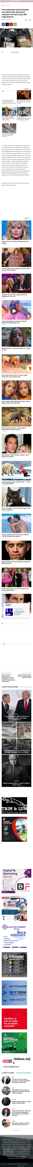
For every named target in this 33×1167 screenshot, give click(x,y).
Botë (16, 714)
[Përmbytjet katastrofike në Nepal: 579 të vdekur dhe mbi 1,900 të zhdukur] (16, 738)
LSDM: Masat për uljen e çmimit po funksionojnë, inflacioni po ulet (24, 676)
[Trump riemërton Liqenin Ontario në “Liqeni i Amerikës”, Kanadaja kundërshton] (16, 706)
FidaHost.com (27, 1165)
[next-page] (5, 790)
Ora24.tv (5, 1164)
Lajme (13, 1108)
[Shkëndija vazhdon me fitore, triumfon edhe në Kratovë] (6, 1123)
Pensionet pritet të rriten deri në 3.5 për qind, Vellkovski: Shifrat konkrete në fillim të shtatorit (21, 1113)
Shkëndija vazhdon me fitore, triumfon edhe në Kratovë (21, 1123)
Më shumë (15, 1130)
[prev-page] (3, 790)
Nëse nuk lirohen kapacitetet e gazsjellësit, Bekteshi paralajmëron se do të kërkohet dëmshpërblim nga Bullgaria (8, 678)
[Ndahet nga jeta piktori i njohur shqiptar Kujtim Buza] (16, 771)
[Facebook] (3, 24)
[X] (7, 24)
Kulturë (16, 780)
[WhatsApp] (15, 24)
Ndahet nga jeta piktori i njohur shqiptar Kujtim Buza (16, 784)
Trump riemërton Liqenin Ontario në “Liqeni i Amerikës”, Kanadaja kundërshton (16, 718)
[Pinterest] (11, 24)
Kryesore (8, 5)
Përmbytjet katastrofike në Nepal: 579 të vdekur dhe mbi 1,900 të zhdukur (16, 751)
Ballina (3, 5)
